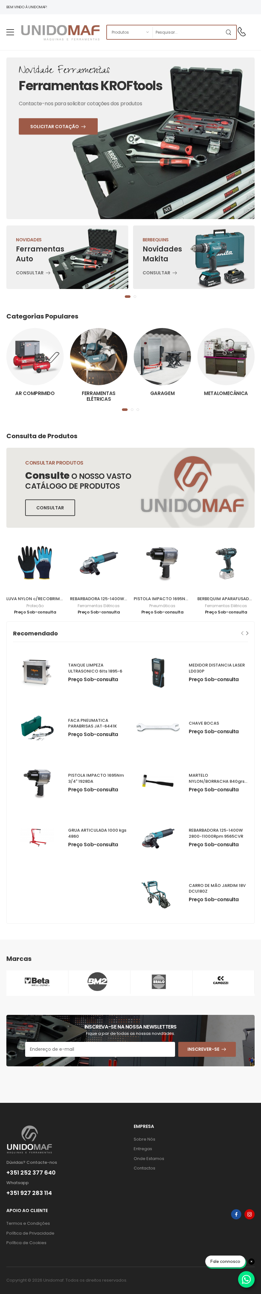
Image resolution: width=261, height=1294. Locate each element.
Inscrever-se (203, 1049)
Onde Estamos (149, 1159)
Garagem (162, 393)
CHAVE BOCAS (204, 723)
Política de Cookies (26, 1243)
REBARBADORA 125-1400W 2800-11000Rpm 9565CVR (125, 599)
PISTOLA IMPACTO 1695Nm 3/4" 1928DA (174, 599)
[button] (127, 296)
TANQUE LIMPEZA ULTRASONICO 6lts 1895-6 (95, 668)
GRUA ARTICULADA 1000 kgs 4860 (97, 833)
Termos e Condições (28, 1223)
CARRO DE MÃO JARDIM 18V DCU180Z (217, 888)
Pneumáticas (162, 606)
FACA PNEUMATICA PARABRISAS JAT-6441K (92, 723)
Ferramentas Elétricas (99, 396)
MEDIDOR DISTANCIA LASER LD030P (217, 668)
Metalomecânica (226, 393)
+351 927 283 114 (29, 1193)
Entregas (143, 1149)
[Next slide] (247, 633)
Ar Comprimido (34, 393)
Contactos (144, 1168)
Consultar (30, 273)
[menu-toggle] (10, 32)
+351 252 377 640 (31, 1173)
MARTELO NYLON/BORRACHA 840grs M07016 (216, 781)
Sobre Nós (144, 1139)
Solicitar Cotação (68, 172)
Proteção (35, 606)
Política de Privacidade (30, 1233)
